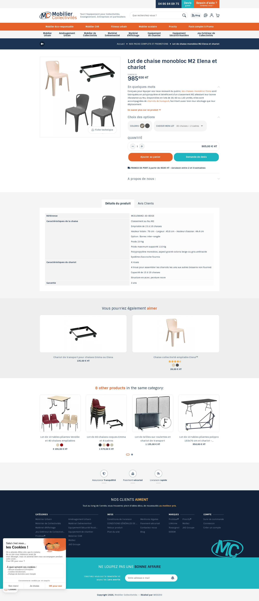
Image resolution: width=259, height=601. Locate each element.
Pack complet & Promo (201, 26)
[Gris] (147, 126)
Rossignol (174, 527)
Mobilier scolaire (148, 26)
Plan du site (113, 531)
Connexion (208, 523)
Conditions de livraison (119, 519)
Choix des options (141, 117)
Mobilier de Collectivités (48, 523)
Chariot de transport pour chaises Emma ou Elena (83, 357)
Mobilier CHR (92, 26)
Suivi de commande (213, 519)
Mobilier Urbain (43, 519)
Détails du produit (118, 203)
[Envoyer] (174, 578)
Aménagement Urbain (79, 519)
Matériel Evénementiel (80, 523)
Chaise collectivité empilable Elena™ (175, 357)
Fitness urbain (119, 26)
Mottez (71, 540)
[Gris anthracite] (100, 444)
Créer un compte (212, 527)
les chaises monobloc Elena (196, 91)
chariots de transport (158, 101)
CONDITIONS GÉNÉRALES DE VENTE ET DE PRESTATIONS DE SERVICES (122, 523)
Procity (173, 26)
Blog (142, 531)
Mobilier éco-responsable (59, 26)
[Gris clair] (111, 444)
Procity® (186, 519)
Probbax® (40, 536)
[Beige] (142, 126)
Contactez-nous (148, 527)
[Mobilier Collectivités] (58, 18)
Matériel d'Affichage (45, 527)
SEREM (172, 531)
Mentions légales (149, 519)
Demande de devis (196, 156)
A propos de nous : (142, 179)
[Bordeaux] (61, 444)
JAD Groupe (74, 544)
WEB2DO (157, 595)
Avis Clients (146, 203)
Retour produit (114, 527)
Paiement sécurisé (150, 523)
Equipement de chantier (80, 531)
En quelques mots (141, 87)
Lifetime (173, 523)
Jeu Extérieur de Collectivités (50, 531)
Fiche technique (104, 129)
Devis (187, 4)
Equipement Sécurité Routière (83, 527)
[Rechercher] (184, 15)
